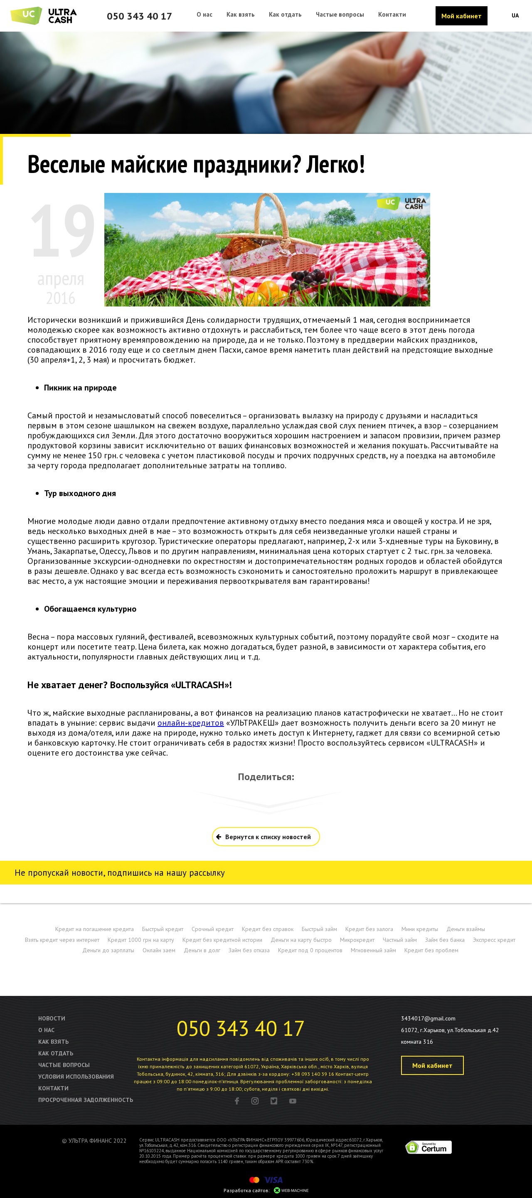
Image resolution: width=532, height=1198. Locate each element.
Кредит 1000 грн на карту (141, 940)
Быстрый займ (319, 929)
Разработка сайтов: (247, 1190)
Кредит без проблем (431, 950)
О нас (46, 1030)
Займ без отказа (249, 950)
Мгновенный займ (373, 950)
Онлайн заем (159, 950)
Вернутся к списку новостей (268, 836)
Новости (51, 1018)
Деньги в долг (202, 950)
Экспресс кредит (494, 940)
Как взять (53, 1041)
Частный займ (400, 940)
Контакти (53, 1088)
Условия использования (76, 1076)
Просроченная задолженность (85, 1100)
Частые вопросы (64, 1065)
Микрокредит (357, 940)
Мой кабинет (461, 16)
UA (515, 15)
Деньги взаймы (465, 929)
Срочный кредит (213, 929)
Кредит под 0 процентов (310, 950)
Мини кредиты (419, 929)
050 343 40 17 (139, 16)
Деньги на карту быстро (301, 940)
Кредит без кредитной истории (222, 940)
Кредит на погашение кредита (94, 929)
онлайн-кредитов (191, 722)
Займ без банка (445, 940)
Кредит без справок (267, 929)
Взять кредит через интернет (62, 940)
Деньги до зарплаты (108, 950)
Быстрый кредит (162, 929)
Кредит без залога (369, 929)
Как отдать (55, 1053)
